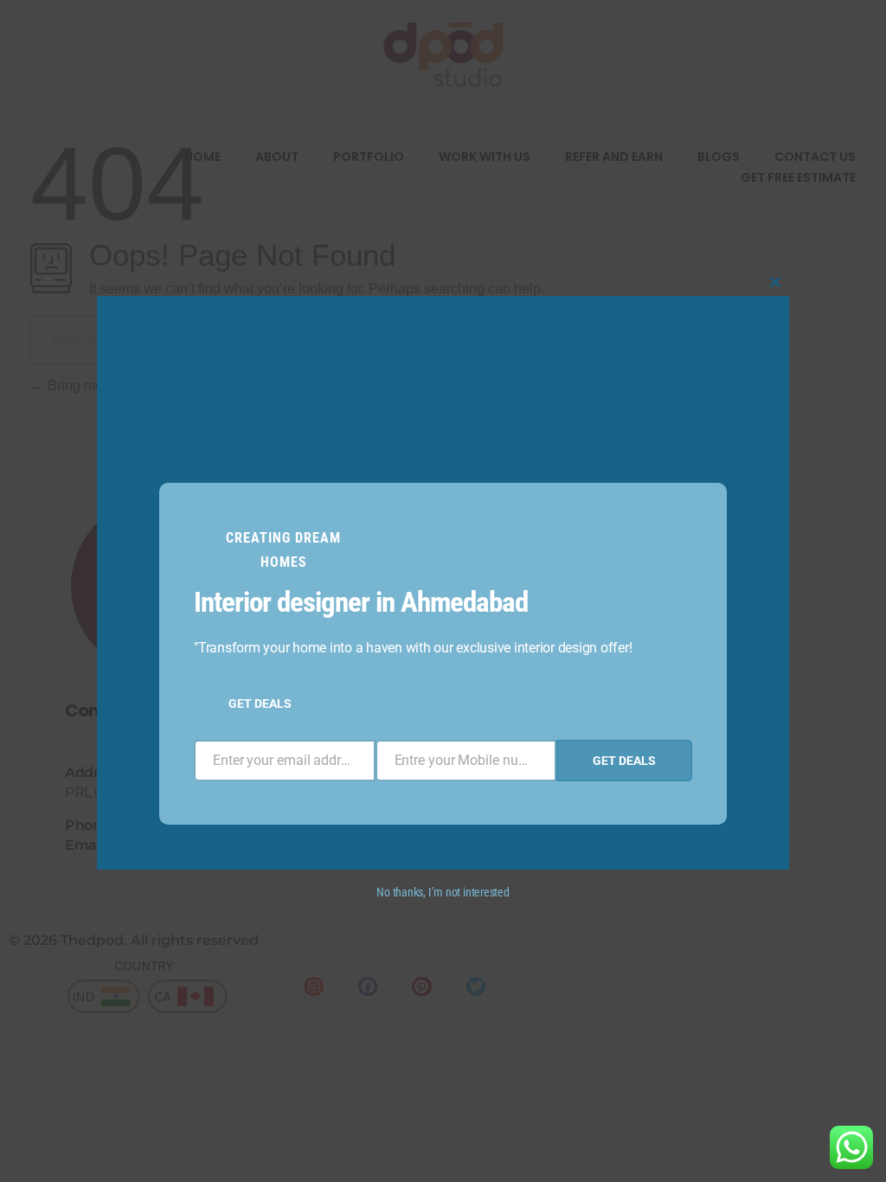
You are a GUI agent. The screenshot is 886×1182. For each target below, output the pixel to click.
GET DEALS (260, 703)
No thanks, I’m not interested (443, 892)
